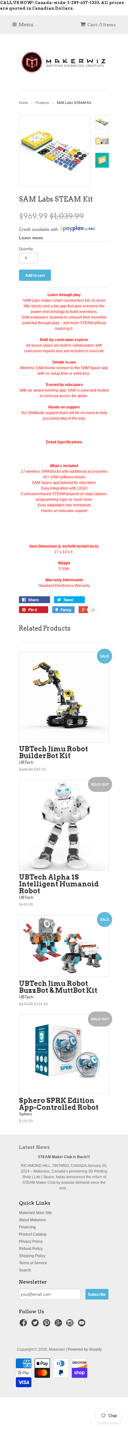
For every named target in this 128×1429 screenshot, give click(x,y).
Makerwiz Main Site (35, 1213)
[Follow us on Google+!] (59, 1324)
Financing (27, 1227)
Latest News (34, 1147)
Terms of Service (33, 1263)
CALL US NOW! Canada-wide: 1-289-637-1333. (50, 2)
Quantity (26, 249)
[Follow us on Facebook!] (24, 1324)
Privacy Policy (31, 1241)
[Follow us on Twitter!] (36, 1324)
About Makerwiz (32, 1220)
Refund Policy (31, 1248)
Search (25, 1270)
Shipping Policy (32, 1256)
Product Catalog (32, 1234)
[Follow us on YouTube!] (82, 1324)
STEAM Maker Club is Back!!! (64, 1157)
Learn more (31, 237)
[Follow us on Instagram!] (70, 1324)
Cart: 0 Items (101, 24)
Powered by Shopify (85, 1349)
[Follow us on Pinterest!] (47, 1324)
